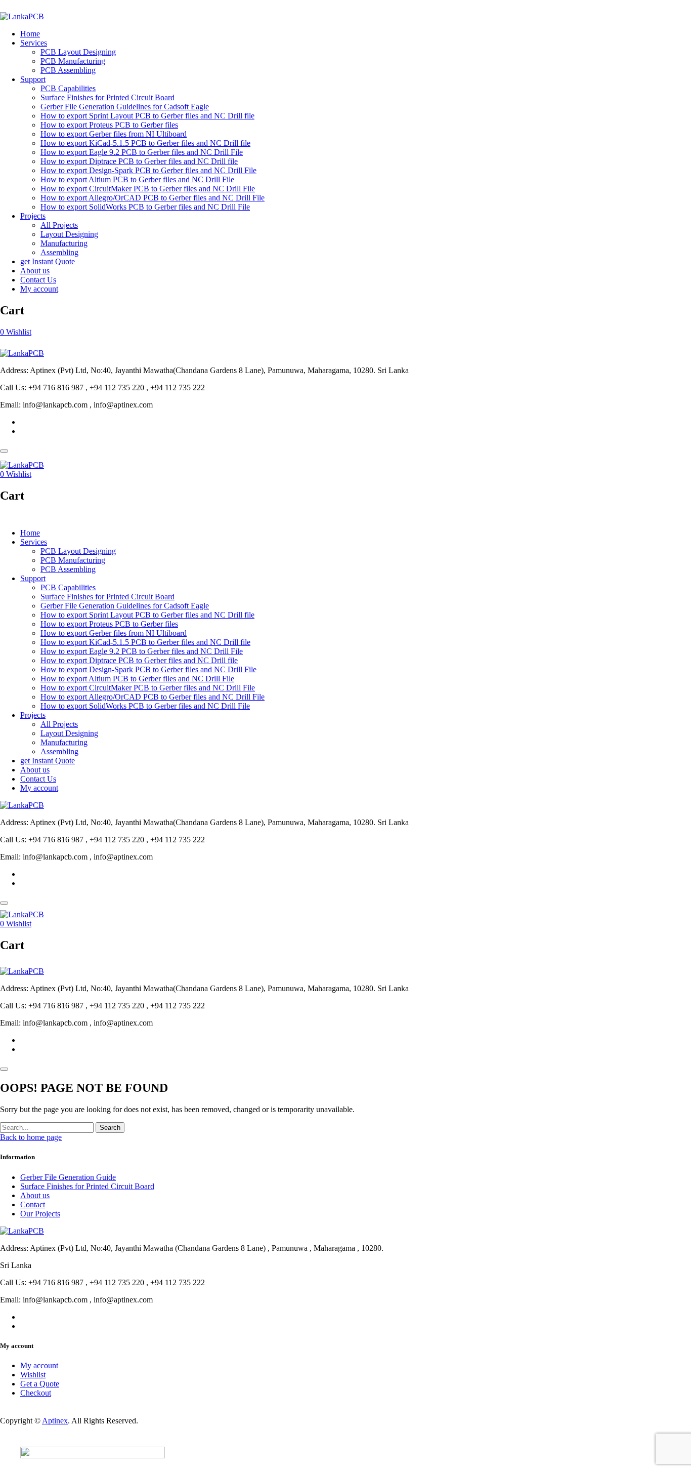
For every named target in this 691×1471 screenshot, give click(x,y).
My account (39, 288)
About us (35, 270)
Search (110, 1127)
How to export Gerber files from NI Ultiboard (113, 134)
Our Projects (40, 1213)
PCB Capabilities (68, 88)
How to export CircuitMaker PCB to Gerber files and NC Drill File (147, 188)
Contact (32, 1204)
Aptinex (55, 1420)
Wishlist (33, 1374)
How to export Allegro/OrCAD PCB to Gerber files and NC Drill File (152, 197)
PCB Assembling (68, 70)
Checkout (35, 1392)
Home (30, 33)
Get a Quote (39, 1383)
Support (33, 79)
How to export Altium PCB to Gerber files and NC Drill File (137, 179)
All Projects (59, 225)
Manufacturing (64, 243)
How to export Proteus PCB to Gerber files (109, 124)
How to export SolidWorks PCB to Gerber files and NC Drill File (145, 206)
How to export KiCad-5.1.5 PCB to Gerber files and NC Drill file (145, 143)
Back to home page (31, 1137)
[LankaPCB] (22, 16)
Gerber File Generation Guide (68, 1177)
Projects (33, 216)
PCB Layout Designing (78, 52)
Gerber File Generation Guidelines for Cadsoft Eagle (124, 106)
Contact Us (38, 279)
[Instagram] (23, 431)
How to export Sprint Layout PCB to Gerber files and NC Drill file (147, 115)
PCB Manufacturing (72, 61)
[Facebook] (23, 422)
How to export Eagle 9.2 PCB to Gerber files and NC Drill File (141, 152)
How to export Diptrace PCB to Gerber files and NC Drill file (139, 161)
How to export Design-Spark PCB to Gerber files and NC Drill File (148, 170)
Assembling (59, 252)
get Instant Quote (47, 261)
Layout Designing (69, 234)
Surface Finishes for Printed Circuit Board (107, 97)
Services (33, 42)
